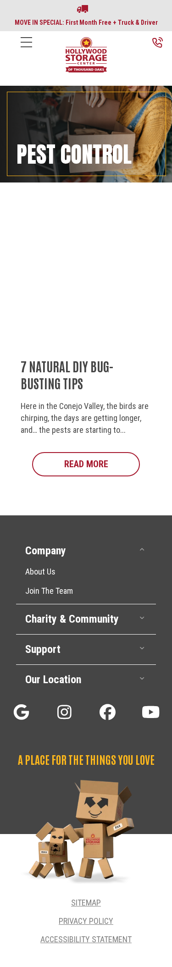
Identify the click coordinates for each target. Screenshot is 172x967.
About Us (40, 571)
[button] (86, 551)
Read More (102, 464)
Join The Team (49, 591)
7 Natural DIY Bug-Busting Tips (67, 374)
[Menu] (26, 49)
